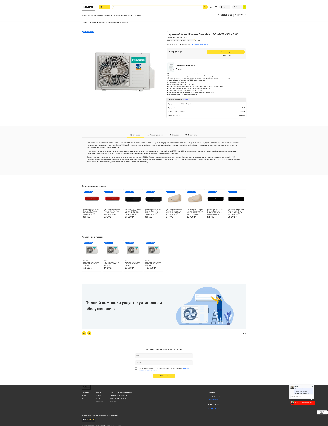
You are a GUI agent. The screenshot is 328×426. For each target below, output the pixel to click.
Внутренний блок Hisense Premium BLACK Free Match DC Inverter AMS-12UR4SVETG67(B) (153, 212)
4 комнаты (125, 22)
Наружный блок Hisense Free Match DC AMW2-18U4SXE (111, 263)
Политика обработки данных (322, 412)
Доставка (124, 15)
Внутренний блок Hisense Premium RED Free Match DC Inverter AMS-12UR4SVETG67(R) (112, 212)
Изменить (186, 99)
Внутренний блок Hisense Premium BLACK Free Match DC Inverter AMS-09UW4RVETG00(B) (215, 212)
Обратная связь (114, 401)
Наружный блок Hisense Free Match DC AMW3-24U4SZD (132, 263)
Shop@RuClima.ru (240, 15)
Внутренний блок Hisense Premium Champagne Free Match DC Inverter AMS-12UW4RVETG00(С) (195, 212)
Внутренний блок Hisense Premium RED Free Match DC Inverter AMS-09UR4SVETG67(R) (91, 212)
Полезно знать (108, 15)
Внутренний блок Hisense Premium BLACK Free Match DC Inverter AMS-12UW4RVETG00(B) (236, 212)
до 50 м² (169, 40)
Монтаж (90, 15)
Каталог (106, 7)
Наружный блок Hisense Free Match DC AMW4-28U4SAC (153, 263)
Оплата (130, 15)
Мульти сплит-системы (97, 22)
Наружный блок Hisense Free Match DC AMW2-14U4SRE (91, 263)
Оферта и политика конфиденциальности (121, 392)
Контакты (117, 15)
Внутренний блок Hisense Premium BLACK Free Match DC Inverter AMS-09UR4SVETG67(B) (133, 212)
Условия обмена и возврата (118, 398)
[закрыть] (326, 412)
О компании (137, 15)
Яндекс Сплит (99, 401)
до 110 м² (190, 40)
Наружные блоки (113, 22)
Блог (83, 398)
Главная (84, 22)
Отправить (164, 376)
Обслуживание (98, 15)
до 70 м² (183, 40)
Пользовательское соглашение (119, 395)
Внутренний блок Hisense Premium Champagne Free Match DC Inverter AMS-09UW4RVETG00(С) (174, 212)
